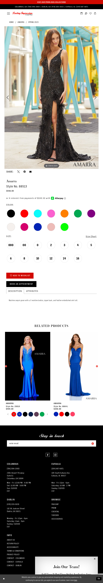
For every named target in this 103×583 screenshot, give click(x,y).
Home (11, 22)
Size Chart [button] (91, 236)
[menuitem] (51, 7)
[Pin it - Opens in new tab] (24, 171)
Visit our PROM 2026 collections (51, 2)
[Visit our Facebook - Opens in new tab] (48, 455)
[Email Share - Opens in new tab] (30, 172)
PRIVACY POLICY (13, 555)
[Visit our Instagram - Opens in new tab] (55, 455)
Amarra (21, 22)
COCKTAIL (55, 512)
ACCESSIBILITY (13, 547)
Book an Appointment (21, 284)
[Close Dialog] (4, 579)
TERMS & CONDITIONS (15, 551)
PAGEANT (55, 504)
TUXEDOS (55, 515)
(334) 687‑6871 (82, 7)
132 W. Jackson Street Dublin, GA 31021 (16, 510)
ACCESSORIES (57, 519)
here (75, 580)
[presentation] (27, 366)
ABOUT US (11, 540)
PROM (54, 508)
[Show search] (86, 14)
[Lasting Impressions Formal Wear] (22, 14)
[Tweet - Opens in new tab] (18, 171)
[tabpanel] (51, 97)
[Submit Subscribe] (92, 443)
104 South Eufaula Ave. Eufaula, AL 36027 (61, 474)
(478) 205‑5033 (58, 7)
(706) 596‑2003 (34, 7)
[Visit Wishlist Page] (90, 14)
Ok (99, 579)
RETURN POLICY (13, 544)
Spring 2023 (33, 22)
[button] (8, 13)
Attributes (32, 291)
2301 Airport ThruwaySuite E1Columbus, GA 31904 (15, 475)
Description (15, 291)
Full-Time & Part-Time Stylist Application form (66, 574)
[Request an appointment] (81, 14)
